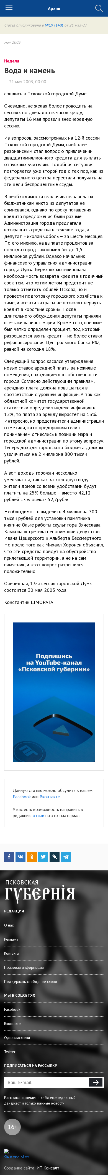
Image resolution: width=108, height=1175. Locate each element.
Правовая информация (24, 967)
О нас (9, 925)
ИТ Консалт (48, 1168)
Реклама (11, 939)
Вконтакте (50, 796)
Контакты (11, 953)
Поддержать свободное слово (30, 981)
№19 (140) (54, 25)
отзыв (38, 815)
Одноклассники (17, 1037)
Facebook (22, 796)
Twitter (10, 1051)
